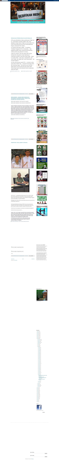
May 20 (39, 357)
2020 (38, 337)
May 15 (39, 362)
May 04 (39, 373)
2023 (38, 334)
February (39, 385)
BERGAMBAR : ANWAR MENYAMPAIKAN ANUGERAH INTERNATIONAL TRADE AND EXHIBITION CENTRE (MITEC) (20, 98)
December (39, 339)
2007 (38, 398)
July (38, 344)
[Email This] (29, 93)
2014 (38, 391)
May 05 (39, 372)
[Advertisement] (29, 29)
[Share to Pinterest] (32, 93)
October (39, 341)
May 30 (39, 348)
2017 (38, 388)
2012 (38, 393)
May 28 (39, 350)
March (38, 384)
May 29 (39, 349)
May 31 (39, 347)
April (38, 383)
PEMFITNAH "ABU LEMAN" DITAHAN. (19, 142)
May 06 (39, 371)
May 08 (39, 369)
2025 (38, 332)
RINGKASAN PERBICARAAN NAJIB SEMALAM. (21, 38)
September (39, 342)
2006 (38, 399)
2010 (38, 395)
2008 (38, 397)
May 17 (39, 360)
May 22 (39, 355)
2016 (38, 389)
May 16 (39, 361)
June (38, 345)
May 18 (39, 359)
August (39, 343)
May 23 (39, 354)
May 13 (39, 364)
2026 (38, 331)
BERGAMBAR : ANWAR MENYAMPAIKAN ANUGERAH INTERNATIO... (42, 378)
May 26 (39, 352)
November (39, 340)
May (38, 346)
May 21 (39, 356)
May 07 (39, 370)
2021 (38, 336)
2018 (38, 387)
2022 (38, 335)
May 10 (39, 367)
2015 (38, 390)
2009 (38, 396)
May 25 (39, 353)
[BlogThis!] (30, 93)
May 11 (39, 366)
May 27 (39, 351)
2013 (38, 392)
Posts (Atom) (15, 260)
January (39, 386)
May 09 (39, 368)
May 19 (39, 358)
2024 (38, 333)
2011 (38, 394)
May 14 (39, 363)
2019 (38, 338)
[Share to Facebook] (31, 93)
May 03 (39, 374)
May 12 (39, 365)
